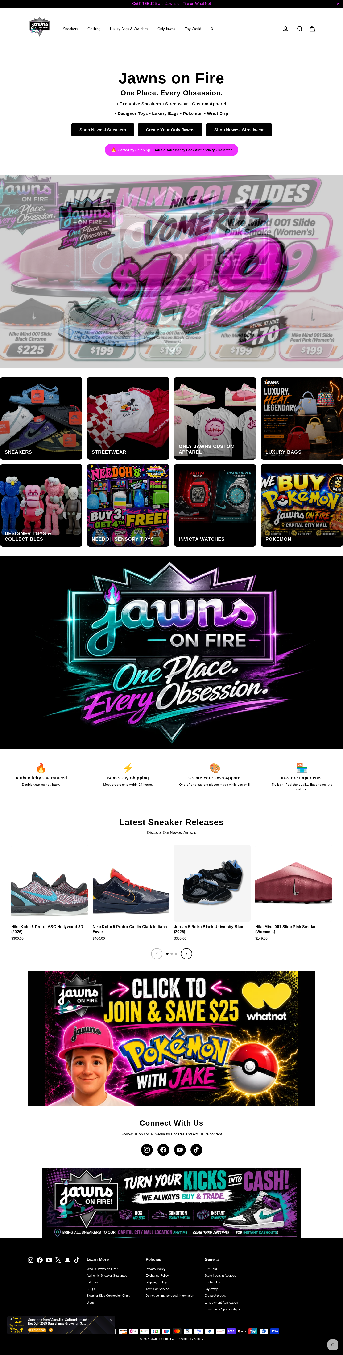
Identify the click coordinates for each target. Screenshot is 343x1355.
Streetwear (176, 103)
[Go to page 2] (171, 954)
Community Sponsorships (222, 1309)
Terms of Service (157, 1289)
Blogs (91, 1302)
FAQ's (91, 1289)
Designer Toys (133, 113)
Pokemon (193, 113)
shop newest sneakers (102, 129)
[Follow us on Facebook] (163, 1150)
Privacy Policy (155, 1269)
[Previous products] (156, 953)
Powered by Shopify (190, 1339)
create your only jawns (170, 129)
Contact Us (212, 1282)
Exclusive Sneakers (140, 103)
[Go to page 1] (167, 954)
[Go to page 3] (176, 954)
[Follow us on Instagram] (147, 1150)
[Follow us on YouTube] (180, 1150)
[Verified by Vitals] (51, 1330)
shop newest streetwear (239, 129)
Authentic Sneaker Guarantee (107, 1275)
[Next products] (186, 953)
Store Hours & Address (220, 1275)
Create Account (215, 1295)
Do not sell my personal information (170, 1295)
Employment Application (221, 1302)
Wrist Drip (217, 113)
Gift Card (93, 1282)
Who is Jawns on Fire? (102, 1269)
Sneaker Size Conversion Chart (108, 1295)
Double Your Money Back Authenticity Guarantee (193, 150)
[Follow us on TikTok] (196, 1150)
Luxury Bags (165, 113)
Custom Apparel (209, 103)
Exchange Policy (157, 1275)
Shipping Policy (156, 1282)
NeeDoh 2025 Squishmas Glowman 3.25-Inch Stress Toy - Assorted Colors (57, 1323)
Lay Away (211, 1289)
